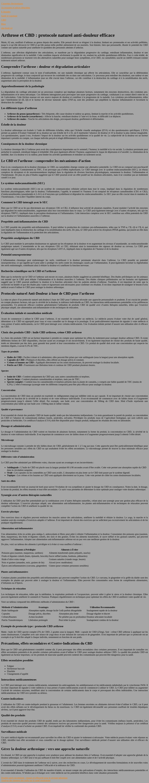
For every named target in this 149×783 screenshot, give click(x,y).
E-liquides (5, 11)
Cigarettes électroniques (12, 3)
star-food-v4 (6, 28)
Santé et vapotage (9, 16)
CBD (3, 20)
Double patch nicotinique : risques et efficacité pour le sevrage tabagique (34, 778)
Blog (3, 24)
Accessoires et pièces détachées (15, 7)
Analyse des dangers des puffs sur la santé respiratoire (25, 780)
